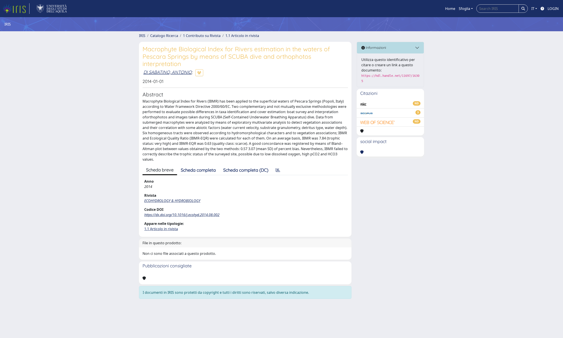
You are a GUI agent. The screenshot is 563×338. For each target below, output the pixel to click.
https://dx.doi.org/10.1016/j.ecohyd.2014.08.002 (181, 214)
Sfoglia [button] (464, 8)
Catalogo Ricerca (164, 35)
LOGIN (553, 8)
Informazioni (375, 47)
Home (450, 8)
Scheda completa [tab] (198, 170)
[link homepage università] (52, 8)
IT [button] (532, 8)
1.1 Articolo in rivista (242, 35)
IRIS (142, 35)
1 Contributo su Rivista (202, 35)
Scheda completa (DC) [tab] (245, 170)
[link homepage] (16, 8)
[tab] (278, 170)
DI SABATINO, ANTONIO (167, 72)
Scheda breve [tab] (160, 170)
